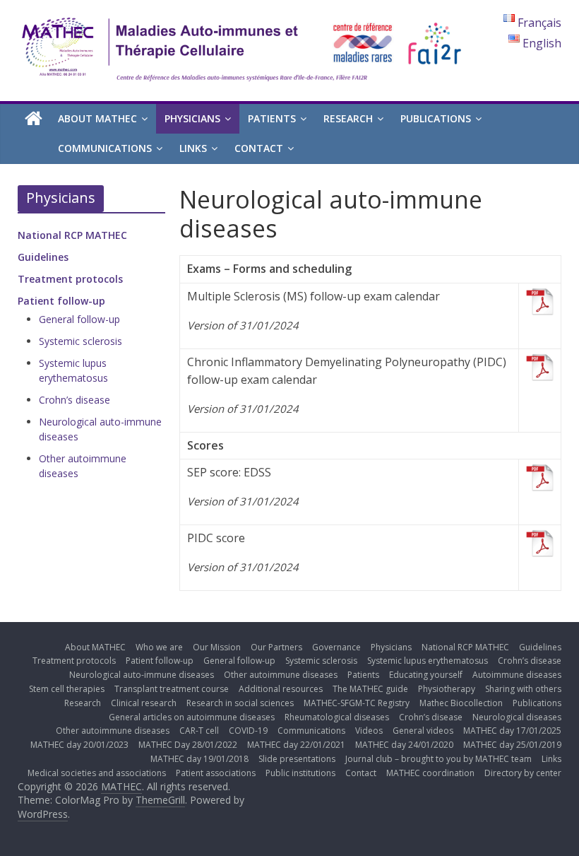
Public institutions (300, 773)
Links (193, 148)
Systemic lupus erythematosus (427, 661)
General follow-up (79, 319)
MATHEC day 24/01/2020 (404, 745)
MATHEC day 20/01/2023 (79, 745)
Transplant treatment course (171, 689)
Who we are (159, 647)
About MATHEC (97, 118)
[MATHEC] (33, 119)
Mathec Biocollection (461, 703)
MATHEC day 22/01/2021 (296, 745)
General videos (423, 731)
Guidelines (43, 257)
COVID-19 (248, 731)
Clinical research (144, 703)
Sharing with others (523, 689)
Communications (105, 148)
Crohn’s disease (74, 399)
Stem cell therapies (67, 689)
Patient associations (216, 773)
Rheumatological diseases (337, 717)
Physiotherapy (446, 689)
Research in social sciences (240, 703)
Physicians (192, 118)
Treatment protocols (70, 279)
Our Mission (217, 647)
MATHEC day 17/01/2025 (512, 731)
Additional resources (281, 689)
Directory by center (522, 773)
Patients (272, 118)
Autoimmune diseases (516, 675)
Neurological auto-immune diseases (141, 675)
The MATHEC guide (370, 689)
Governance (336, 647)
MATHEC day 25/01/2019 (512, 745)
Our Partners (276, 647)
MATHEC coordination (430, 773)
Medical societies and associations (97, 773)
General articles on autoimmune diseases (192, 717)
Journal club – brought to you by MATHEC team (438, 759)
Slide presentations (296, 759)
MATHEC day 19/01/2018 (199, 759)
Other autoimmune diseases (281, 675)
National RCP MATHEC (72, 235)
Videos (369, 731)
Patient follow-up (61, 300)
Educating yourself (425, 675)
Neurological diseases (516, 717)
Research (348, 118)
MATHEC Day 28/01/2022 (187, 745)
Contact (258, 148)
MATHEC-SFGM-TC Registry (357, 703)
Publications (435, 118)
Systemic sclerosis (80, 341)
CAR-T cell (199, 731)
